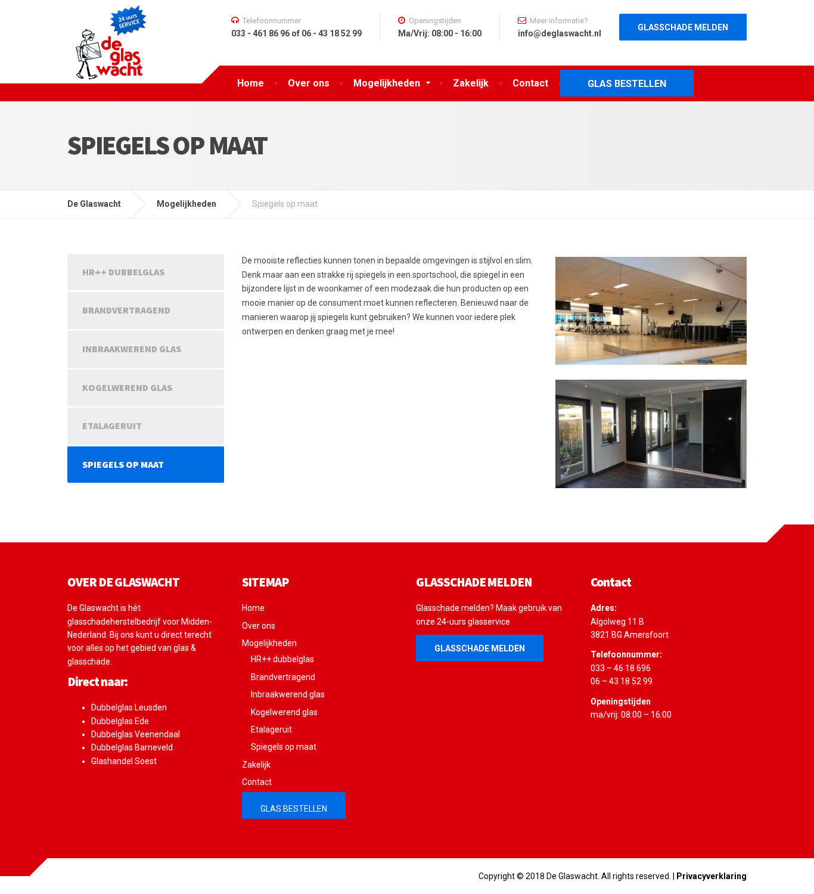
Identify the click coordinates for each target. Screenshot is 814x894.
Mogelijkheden (386, 83)
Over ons (309, 83)
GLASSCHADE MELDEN (479, 648)
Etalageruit (112, 426)
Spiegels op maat (123, 464)
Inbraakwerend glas (131, 349)
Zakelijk (471, 83)
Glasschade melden (683, 27)
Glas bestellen (627, 83)
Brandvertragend (126, 310)
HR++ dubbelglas (123, 272)
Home (250, 83)
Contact (530, 83)
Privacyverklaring (711, 876)
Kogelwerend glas (127, 387)
